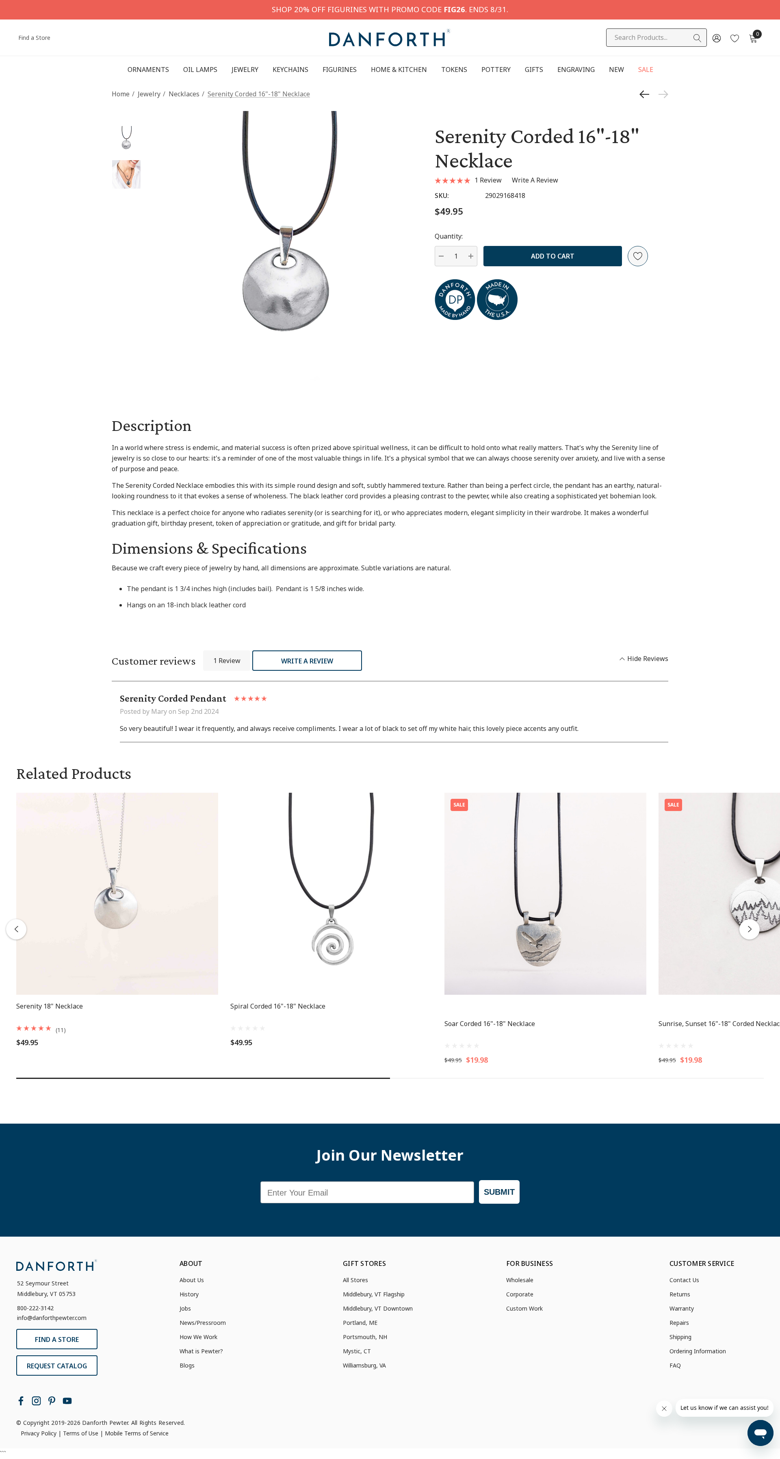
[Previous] (646, 94)
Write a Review (307, 661)
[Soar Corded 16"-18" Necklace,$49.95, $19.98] (545, 894)
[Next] (661, 94)
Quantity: (449, 236)
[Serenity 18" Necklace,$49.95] (117, 894)
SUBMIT (499, 1191)
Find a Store (34, 37)
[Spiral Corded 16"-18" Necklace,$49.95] (331, 894)
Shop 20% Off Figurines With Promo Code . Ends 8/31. (390, 9)
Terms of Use (80, 1433)
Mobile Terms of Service (137, 1433)
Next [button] (749, 929)
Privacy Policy (38, 1433)
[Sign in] (716, 37)
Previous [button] (16, 929)
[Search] (697, 38)
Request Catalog (57, 1365)
